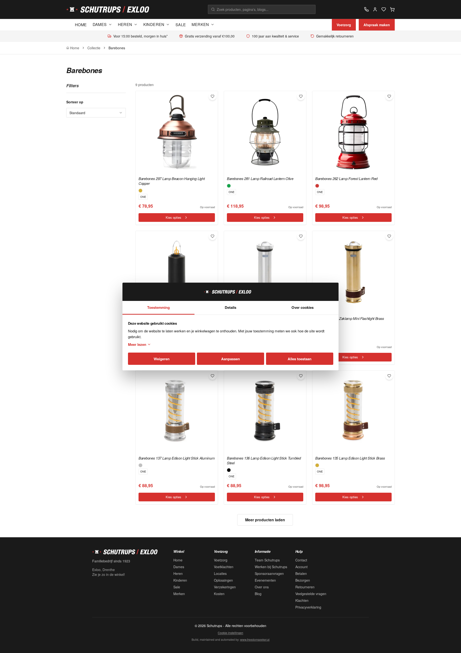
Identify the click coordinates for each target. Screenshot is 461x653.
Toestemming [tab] (158, 307)
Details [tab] (230, 307)
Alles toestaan (299, 358)
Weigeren (162, 358)
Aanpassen (230, 358)
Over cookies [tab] (302, 307)
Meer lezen (137, 344)
